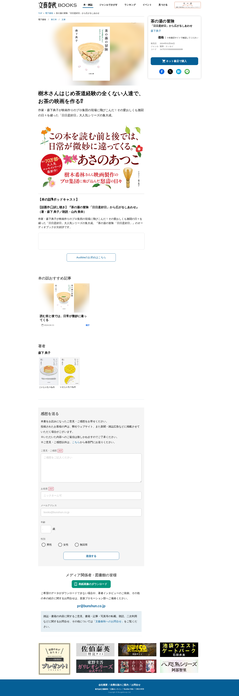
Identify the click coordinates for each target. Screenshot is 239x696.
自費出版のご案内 (119, 685)
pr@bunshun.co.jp (91, 606)
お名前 (44, 489)
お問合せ (135, 685)
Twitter (170, 71)
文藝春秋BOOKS (57, 5)
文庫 (64, 19)
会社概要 (103, 685)
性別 (43, 539)
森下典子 (156, 31)
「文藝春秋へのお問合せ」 (108, 621)
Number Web (128, 689)
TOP (40, 13)
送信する (91, 556)
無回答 (84, 544)
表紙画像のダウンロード (93, 584)
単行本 (54, 19)
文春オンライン (116, 689)
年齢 (43, 522)
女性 (65, 544)
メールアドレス (49, 505)
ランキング (130, 5)
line (187, 71)
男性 (49, 544)
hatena (178, 71)
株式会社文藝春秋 (101, 689)
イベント (147, 5)
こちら (76, 442)
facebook (161, 71)
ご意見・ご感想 (49, 451)
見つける (163, 5)
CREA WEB (140, 689)
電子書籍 (49, 13)
